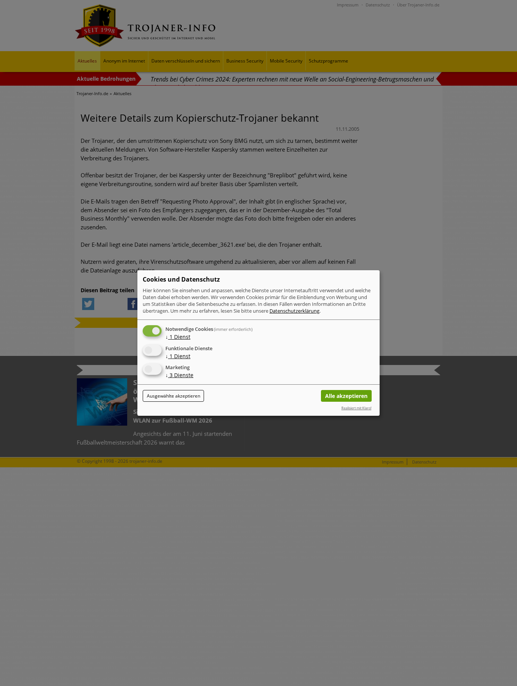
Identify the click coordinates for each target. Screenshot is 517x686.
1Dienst (177, 336)
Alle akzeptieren (346, 395)
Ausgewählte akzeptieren (173, 396)
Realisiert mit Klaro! (356, 408)
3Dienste (179, 375)
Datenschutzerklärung (294, 310)
